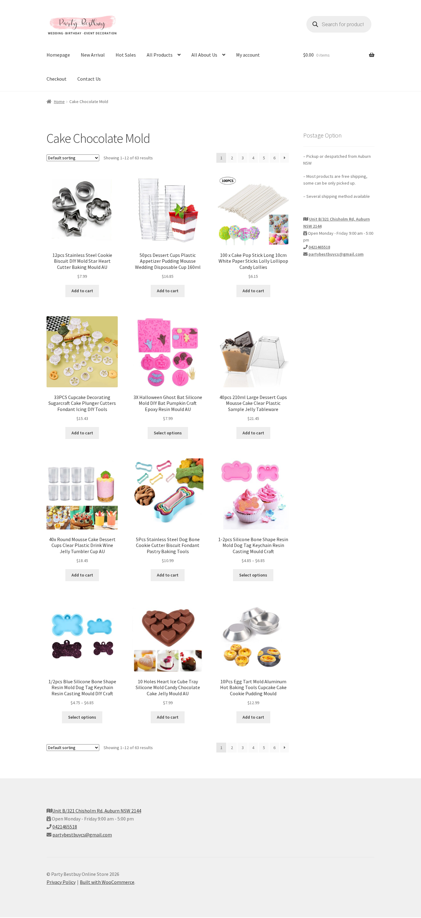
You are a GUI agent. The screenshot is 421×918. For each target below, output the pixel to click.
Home (59, 101)
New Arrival (93, 55)
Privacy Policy (61, 882)
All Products (160, 55)
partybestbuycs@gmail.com (336, 254)
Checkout (57, 79)
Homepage (58, 55)
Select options (168, 433)
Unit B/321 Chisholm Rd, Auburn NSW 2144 (96, 811)
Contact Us (89, 79)
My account (248, 55)
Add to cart (82, 290)
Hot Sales (126, 55)
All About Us (204, 55)
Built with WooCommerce (107, 882)
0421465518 (319, 247)
